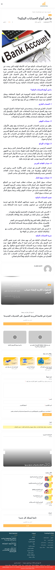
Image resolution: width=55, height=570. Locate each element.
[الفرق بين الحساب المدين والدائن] (48, 504)
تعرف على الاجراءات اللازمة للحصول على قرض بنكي (38, 291)
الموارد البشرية (50, 540)
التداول (52, 537)
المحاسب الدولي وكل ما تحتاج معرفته (41, 465)
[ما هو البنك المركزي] (27, 361)
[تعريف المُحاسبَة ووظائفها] (48, 491)
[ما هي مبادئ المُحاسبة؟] (48, 497)
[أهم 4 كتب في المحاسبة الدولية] (48, 478)
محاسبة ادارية (43, 542)
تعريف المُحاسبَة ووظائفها (37, 489)
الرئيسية (49, 12)
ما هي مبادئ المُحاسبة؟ (38, 495)
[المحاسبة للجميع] (44, 4)
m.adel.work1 (46, 22)
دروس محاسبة (50, 542)
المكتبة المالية (46, 537)
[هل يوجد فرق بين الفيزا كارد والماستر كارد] (44, 361)
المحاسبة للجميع (17, 562)
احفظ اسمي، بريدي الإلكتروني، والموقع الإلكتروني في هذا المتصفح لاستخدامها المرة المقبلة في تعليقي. (30, 411)
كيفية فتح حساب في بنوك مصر (11, 367)
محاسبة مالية (43, 544)
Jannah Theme (5, 567)
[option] (27, 290)
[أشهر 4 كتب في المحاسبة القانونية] (48, 485)
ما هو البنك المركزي (31, 367)
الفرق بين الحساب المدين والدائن (36, 502)
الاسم (50, 399)
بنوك (46, 12)
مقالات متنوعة (42, 547)
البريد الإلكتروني (48, 405)
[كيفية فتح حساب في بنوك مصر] (10, 361)
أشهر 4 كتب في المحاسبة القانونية (36, 483)
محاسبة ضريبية (50, 544)
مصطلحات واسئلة (50, 547)
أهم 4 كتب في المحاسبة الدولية (36, 476)
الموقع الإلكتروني (23, 405)
